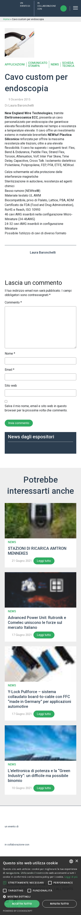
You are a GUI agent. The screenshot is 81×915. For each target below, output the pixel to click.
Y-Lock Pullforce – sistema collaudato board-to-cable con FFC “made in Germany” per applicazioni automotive (39, 699)
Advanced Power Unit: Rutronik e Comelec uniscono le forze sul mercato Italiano (37, 622)
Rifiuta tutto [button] (59, 903)
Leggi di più (71, 876)
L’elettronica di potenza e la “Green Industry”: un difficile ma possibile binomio (39, 775)
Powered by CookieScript (17, 910)
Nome (10, 353)
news (55, 64)
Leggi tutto (44, 561)
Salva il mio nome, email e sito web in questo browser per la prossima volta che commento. (36, 408)
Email (9, 370)
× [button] (76, 861)
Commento (13, 302)
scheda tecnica (68, 64)
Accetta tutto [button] (22, 903)
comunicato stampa (37, 64)
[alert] (40, 885)
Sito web (11, 385)
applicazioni (15, 64)
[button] (5, 883)
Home (6, 19)
